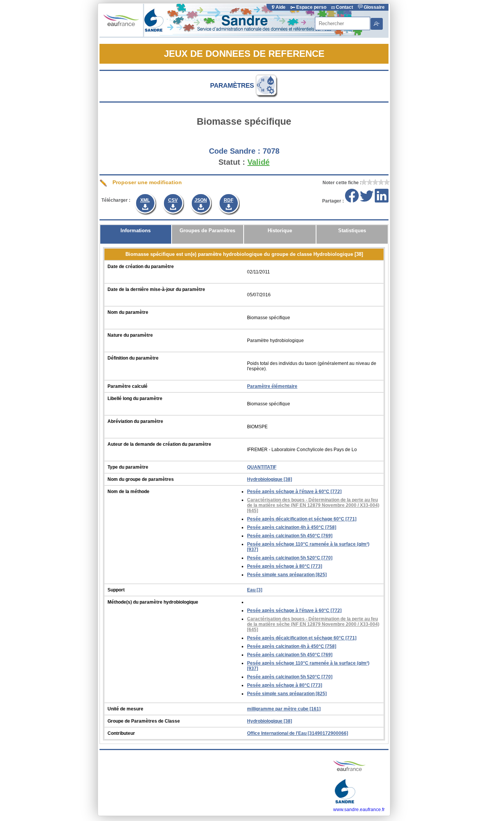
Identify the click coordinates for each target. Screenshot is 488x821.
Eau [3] (254, 590)
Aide (280, 7)
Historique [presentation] (280, 230)
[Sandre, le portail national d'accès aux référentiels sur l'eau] (254, 35)
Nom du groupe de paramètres (141, 479)
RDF (228, 200)
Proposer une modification (146, 182)
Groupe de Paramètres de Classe (144, 721)
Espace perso (311, 7)
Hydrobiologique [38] (269, 479)
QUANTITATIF (261, 467)
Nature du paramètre (130, 335)
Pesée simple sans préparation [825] (287, 574)
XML (145, 200)
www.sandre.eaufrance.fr (359, 809)
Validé (258, 162)
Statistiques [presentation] (352, 230)
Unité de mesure (125, 709)
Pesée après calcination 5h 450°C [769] (289, 535)
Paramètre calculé (128, 386)
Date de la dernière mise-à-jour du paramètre (156, 289)
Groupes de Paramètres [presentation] (207, 230)
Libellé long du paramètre (135, 398)
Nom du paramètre (128, 312)
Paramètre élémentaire (272, 386)
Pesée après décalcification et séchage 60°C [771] (301, 519)
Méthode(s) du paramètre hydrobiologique (153, 602)
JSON (200, 200)
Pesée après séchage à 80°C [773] (284, 566)
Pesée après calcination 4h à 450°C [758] (291, 527)
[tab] (136, 234)
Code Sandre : (234, 151)
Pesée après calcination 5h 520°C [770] (289, 558)
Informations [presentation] (135, 230)
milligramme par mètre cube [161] (284, 709)
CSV (173, 200)
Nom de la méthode (128, 491)
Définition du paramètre (133, 358)
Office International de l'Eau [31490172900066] (297, 733)
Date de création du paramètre (141, 266)
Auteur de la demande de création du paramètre (159, 444)
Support (116, 590)
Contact (344, 7)
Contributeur (121, 733)
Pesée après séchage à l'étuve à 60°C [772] (294, 491)
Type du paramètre (128, 467)
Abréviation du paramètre (135, 421)
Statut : (231, 162)
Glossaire (374, 7)
